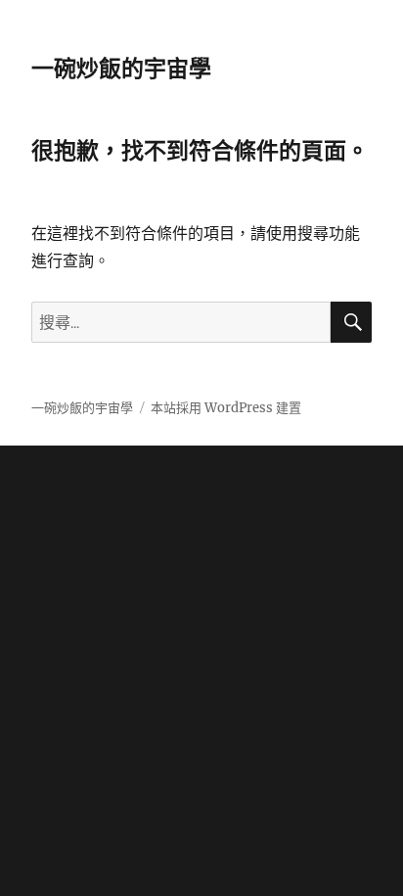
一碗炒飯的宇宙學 (121, 68)
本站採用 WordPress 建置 (226, 408)
